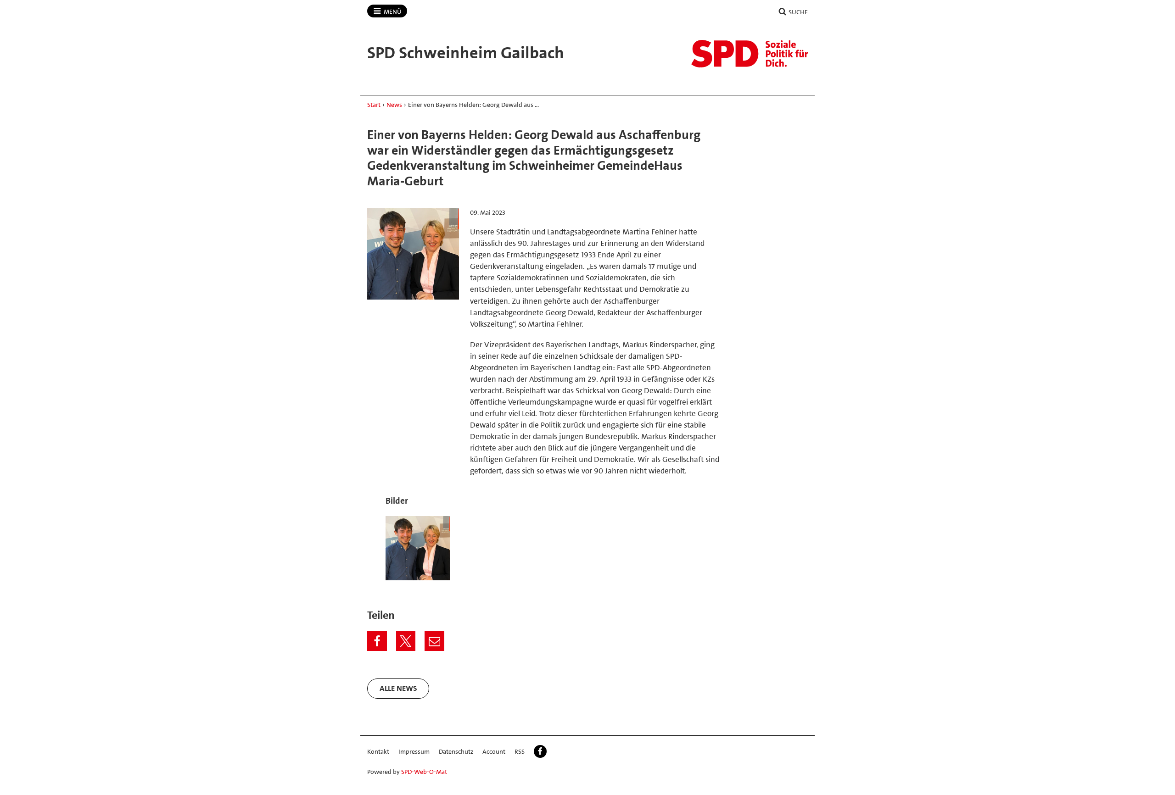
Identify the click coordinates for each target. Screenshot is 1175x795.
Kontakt (378, 751)
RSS (520, 751)
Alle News (398, 688)
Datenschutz (456, 751)
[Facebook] (377, 641)
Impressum (414, 751)
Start (373, 104)
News (394, 104)
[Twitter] (406, 641)
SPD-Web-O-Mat (424, 771)
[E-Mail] (434, 641)
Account (493, 751)
